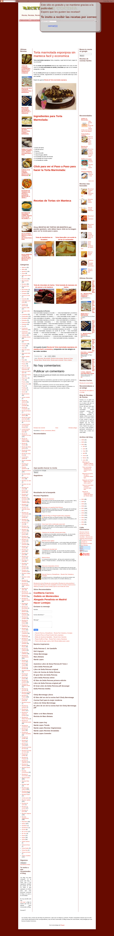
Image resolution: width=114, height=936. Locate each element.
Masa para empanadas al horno (50, 566)
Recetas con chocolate (25, 520)
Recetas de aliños (25, 589)
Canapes (24, 293)
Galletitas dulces (26, 337)
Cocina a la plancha (25, 305)
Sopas (23, 837)
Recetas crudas (26, 577)
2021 (82, 499)
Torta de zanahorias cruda (90, 174)
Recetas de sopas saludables (26, 733)
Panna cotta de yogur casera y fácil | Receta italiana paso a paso (52, 641)
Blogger (63, 925)
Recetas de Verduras (25, 764)
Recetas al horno (26, 470)
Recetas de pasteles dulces (26, 684)
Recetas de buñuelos (25, 614)
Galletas (24, 335)
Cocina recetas (49, 586)
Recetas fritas (25, 781)
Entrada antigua (73, 427)
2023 (82, 442)
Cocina (59, 584)
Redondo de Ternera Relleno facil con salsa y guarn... (87, 481)
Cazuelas (24, 299)
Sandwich (24, 825)
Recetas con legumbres (25, 537)
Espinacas (24, 322)
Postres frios (25, 384)
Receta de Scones (24, 444)
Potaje (23, 386)
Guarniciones (25, 340)
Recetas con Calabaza (25, 501)
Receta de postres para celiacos (25, 440)
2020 (82, 501)
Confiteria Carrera (44, 593)
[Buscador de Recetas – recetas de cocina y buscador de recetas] (85, 555)
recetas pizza (25, 798)
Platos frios (25, 378)
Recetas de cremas (25, 629)
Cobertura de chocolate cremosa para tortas (53, 532)
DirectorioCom (89, 538)
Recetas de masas (25, 664)
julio (84, 446)
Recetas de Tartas (25, 741)
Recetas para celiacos (25, 788)
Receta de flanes (26, 410)
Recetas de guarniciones (25, 656)
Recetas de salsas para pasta (26, 721)
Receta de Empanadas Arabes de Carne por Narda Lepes (87, 493)
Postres (24, 382)
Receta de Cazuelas (24, 404)
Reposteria (25, 821)
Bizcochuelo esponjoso (48, 499)
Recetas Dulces (38, 360)
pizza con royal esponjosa (26, 368)
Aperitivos (24, 271)
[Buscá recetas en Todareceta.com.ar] (86, 543)
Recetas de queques (25, 706)
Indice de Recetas (36, 20)
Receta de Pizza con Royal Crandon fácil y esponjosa (56, 515)
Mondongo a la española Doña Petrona (52, 507)
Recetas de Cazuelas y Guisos (25, 622)
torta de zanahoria (86, 171)
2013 (82, 517)
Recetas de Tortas (68, 358)
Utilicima (36, 586)
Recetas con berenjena (25, 498)
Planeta (84, 551)
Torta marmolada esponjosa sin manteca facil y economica (54, 54)
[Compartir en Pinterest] (55, 356)
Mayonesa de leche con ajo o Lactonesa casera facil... (87, 475)
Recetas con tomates (25, 567)
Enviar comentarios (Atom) (48, 430)
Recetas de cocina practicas (66, 583)
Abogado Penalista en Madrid (50, 599)
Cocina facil (37, 584)
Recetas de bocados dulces (26, 599)
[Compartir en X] (51, 356)
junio (84, 448)
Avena (23, 273)
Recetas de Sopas (25, 729)
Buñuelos (24, 291)
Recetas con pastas (25, 557)
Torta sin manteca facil (90, 270)
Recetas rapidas (26, 800)
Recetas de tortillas (25, 754)
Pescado (24, 365)
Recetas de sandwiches (25, 726)
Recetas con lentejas (25, 540)
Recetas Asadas (26, 474)
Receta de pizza (26, 421)
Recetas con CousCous (25, 526)
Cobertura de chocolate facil (49, 549)
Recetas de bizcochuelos (57, 358)
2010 (82, 524)
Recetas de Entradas (25, 581)
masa (23, 347)
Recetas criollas (26, 573)
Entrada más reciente (39, 427)
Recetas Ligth (25, 784)
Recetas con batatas (25, 495)
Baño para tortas (26, 275)
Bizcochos (40, 358)
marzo (84, 455)
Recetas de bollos (25, 604)
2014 (82, 515)
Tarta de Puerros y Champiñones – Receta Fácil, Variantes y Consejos (53, 633)
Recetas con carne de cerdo (26, 508)
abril (84, 453)
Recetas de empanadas (25, 636)
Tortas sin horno (26, 852)
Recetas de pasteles (25, 681)
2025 (82, 440)
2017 (82, 508)
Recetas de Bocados (25, 596)
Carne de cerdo (26, 295)
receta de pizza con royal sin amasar (26, 426)
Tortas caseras (26, 841)
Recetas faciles (46, 360)
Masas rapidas (26, 356)
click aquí (22, 902)
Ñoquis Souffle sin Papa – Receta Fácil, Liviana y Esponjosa (51, 639)
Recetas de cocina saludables (48, 584)
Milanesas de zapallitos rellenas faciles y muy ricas (87, 463)
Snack (23, 835)
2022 (82, 444)
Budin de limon (46, 557)
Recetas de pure (26, 702)
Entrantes (24, 320)
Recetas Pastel (26, 794)
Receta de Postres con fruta (26, 434)
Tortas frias (25, 850)
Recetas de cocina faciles (51, 583)
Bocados (24, 284)
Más (81, 299)
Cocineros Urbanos (85, 535)
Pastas (23, 363)
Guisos (23, 345)
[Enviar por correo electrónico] (48, 356)
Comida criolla (25, 307)
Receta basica (25, 393)
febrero (85, 457)
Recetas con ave (26, 484)
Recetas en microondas (25, 775)
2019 (82, 503)
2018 (82, 506)
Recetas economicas (25, 771)
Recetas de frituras (25, 646)
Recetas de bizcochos (84, 147)
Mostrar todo (91, 180)
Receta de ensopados (25, 408)
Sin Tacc (24, 833)
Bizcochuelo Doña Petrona (91, 226)
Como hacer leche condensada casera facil (53, 524)
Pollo (23, 380)
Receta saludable (26, 460)
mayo (84, 451)
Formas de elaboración (25, 332)
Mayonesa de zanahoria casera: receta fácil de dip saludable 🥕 (27, 215)
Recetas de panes (25, 674)
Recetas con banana (25, 491)
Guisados (24, 343)
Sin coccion (25, 831)
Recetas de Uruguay (25, 758)
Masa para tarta (26, 353)
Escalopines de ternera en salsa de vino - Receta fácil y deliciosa (27, 257)
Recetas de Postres (25, 696)
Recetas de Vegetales (25, 761)
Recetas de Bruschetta (25, 607)
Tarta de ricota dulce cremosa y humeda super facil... (87, 487)
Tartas (23, 839)
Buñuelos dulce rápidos (48, 540)
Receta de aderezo (24, 401)
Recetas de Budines (25, 610)
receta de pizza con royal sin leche (26, 430)
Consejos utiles (26, 311)
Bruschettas (25, 289)
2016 (82, 510)
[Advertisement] (57, 34)
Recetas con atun (26, 480)
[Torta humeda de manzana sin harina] (66, 304)
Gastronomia (71, 584)
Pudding (24, 388)
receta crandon (26, 397)
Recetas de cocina (38, 583)
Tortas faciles (25, 848)
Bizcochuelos (47, 358)
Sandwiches (25, 827)
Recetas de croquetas (25, 632)
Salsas (23, 823)
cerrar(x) (53, 26)
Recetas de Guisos (25, 661)
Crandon (41, 586)
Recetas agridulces (24, 467)
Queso (23, 391)
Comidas (64, 584)
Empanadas (25, 316)
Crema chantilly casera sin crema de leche (90, 235)
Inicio (56, 427)
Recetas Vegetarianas (25, 817)
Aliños (23, 269)
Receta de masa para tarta (26, 418)
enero (84, 460)
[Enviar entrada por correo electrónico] (45, 356)
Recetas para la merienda (57, 360)
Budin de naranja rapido (90, 253)
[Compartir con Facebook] (53, 356)
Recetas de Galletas (25, 649)
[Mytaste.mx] (83, 542)
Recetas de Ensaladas (25, 639)
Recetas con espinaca (25, 530)
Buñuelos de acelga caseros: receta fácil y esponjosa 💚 (26, 172)
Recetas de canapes (25, 617)
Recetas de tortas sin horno (26, 751)
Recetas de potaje (25, 699)
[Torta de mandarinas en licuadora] (44, 256)
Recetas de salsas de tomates (25, 714)
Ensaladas (24, 318)
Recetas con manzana (25, 543)
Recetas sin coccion (25, 807)
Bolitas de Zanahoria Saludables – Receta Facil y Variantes (50, 637)
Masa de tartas (26, 349)
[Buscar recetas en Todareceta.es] (86, 540)
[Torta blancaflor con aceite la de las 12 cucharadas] (65, 256)
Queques (24, 389)
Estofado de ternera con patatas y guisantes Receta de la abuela (26, 194)
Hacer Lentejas (42, 602)
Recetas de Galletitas (25, 652)
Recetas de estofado (25, 642)
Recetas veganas (26, 813)
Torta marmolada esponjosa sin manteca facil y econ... (87, 469)
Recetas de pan (26, 670)
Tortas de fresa (26, 845)
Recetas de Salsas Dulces (25, 718)
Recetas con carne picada (25, 513)
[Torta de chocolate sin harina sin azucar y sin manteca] (44, 304)
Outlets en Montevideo (46, 596)
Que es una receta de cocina (61, 586)
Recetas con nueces (25, 547)
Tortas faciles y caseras (85, 134)
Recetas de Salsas (25, 709)
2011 (82, 522)
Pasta (23, 360)
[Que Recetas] (84, 545)
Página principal (24, 20)
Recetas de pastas (25, 678)
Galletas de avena (86, 159)
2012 (82, 519)
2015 (82, 513)
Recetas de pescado (25, 689)
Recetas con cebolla (25, 516)
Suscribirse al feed (25, 864)
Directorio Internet (84, 532)
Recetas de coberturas (25, 625)
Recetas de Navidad (25, 667)
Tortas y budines (68, 360)
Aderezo (24, 267)
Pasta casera (25, 361)
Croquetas (24, 314)
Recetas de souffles (25, 737)
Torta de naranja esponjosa (90, 209)
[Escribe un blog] (50, 356)
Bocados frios (25, 286)
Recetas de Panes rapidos (25, 584)
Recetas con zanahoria (25, 570)
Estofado (24, 324)
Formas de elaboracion (25, 329)
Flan (23, 326)
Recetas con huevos (25, 533)
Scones (24, 829)
